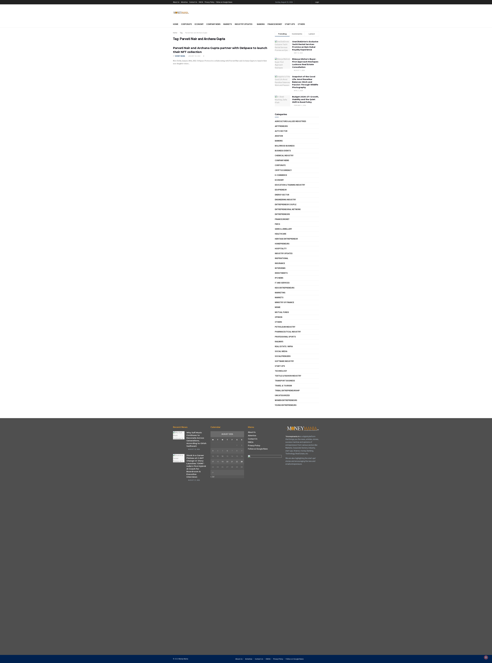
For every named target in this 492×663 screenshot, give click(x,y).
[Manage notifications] (486, 657)
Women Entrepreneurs (286, 400)
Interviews (280, 268)
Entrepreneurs (282, 214)
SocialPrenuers (283, 356)
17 (213, 462)
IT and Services (282, 283)
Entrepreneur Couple (285, 204)
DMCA (201, 2)
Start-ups (290, 24)
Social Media (281, 351)
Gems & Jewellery (283, 229)
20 (227, 462)
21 (232, 462)
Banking (261, 24)
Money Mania (180, 56)
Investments (281, 273)
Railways (279, 342)
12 (222, 456)
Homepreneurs (282, 244)
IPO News (279, 278)
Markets (227, 24)
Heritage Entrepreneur (286, 239)
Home (175, 24)
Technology (281, 371)
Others (301, 24)
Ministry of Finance (284, 302)
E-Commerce (281, 175)
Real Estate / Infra (284, 346)
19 (222, 462)
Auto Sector (281, 131)
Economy (199, 24)
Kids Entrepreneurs (284, 288)
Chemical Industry (284, 156)
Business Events (283, 151)
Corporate (186, 24)
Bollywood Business (285, 146)
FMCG (277, 224)
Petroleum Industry (285, 327)
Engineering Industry (285, 200)
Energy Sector (282, 195)
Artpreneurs (281, 126)
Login (317, 2)
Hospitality (280, 249)
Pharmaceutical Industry (288, 332)
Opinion (278, 317)
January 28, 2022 (194, 56)
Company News (213, 24)
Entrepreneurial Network (288, 209)
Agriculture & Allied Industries (290, 121)
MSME (277, 307)
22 (237, 462)
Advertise (184, 2)
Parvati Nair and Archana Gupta (196, 33)
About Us (176, 2)
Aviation (279, 136)
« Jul (212, 477)
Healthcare (280, 234)
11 (218, 456)
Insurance (280, 263)
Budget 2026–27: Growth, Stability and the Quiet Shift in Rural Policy (305, 99)
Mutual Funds (282, 312)
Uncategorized (282, 395)
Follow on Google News (224, 2)
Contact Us (193, 2)
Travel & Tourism (283, 386)
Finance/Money (275, 24)
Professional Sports (285, 337)
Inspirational (281, 258)
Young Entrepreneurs (285, 405)
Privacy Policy (209, 2)
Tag (181, 33)
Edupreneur (281, 190)
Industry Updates (243, 24)
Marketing (280, 293)
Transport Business (285, 381)
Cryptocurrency (283, 170)
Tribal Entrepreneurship (287, 391)
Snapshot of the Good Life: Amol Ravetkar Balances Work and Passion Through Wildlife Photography (305, 82)
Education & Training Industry (290, 185)
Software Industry (284, 361)
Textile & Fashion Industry (288, 376)
